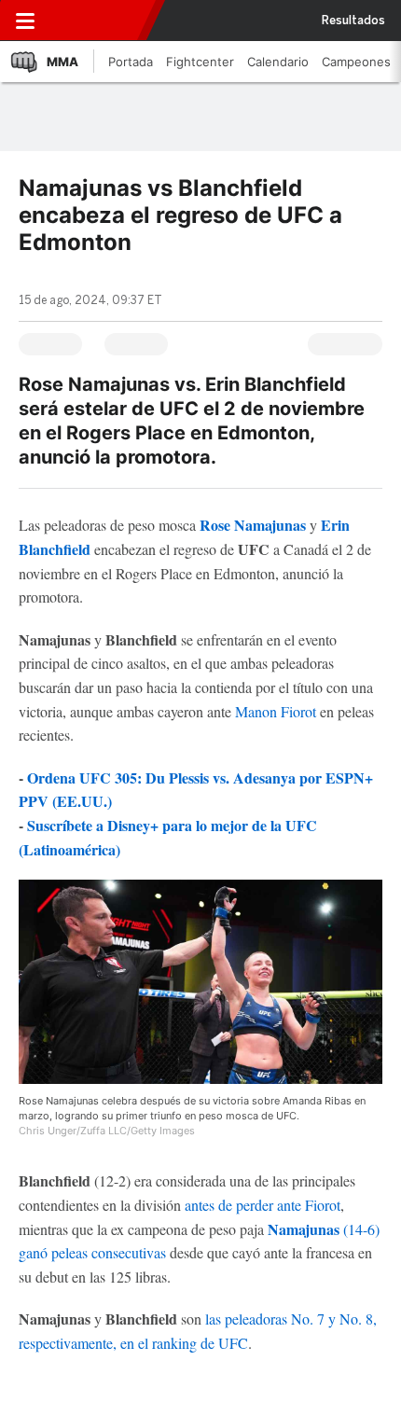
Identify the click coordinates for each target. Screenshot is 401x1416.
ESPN (96, 20)
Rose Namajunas (253, 524)
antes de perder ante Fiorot (262, 1205)
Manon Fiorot (275, 711)
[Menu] (25, 20)
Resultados (353, 20)
